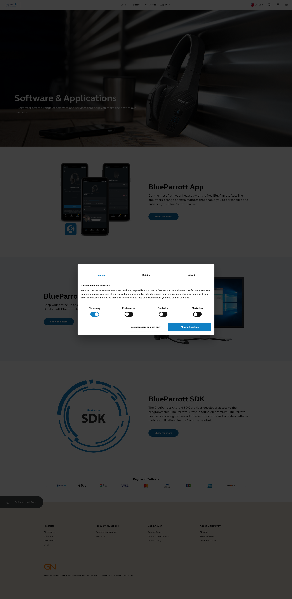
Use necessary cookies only (145, 327)
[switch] (129, 314)
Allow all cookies (190, 327)
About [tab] (191, 275)
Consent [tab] (100, 275)
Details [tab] (146, 275)
